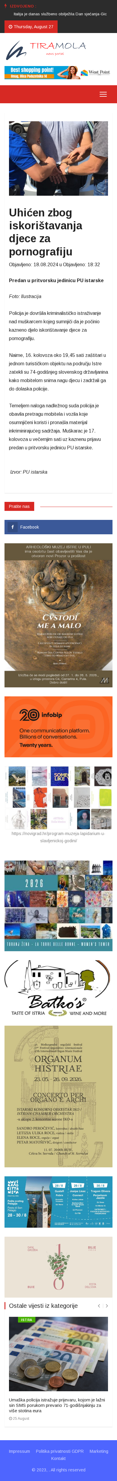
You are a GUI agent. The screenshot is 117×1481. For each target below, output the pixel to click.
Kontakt (58, 1458)
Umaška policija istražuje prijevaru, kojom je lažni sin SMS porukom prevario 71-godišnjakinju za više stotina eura (57, 1405)
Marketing (99, 1451)
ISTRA (26, 1320)
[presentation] (99, 1306)
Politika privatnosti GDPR (60, 1451)
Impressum (19, 1451)
